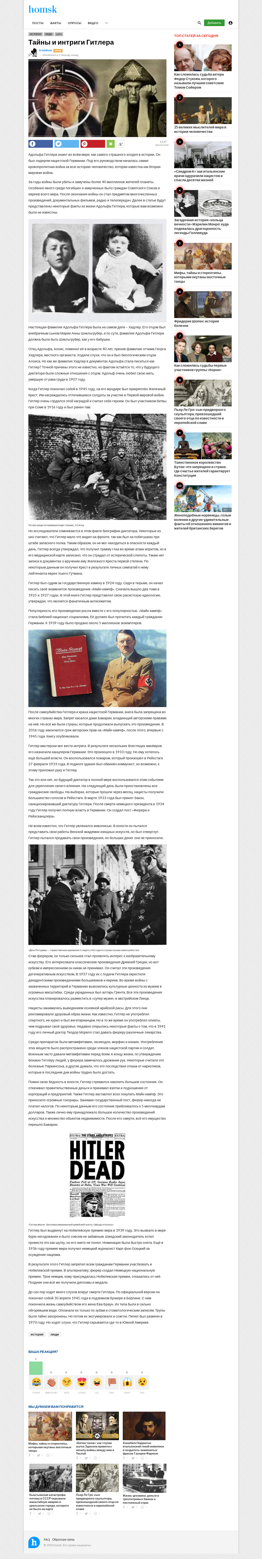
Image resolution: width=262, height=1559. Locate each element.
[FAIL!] (112, 1382)
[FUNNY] (36, 1382)
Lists (59, 34)
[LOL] (96, 1382)
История (35, 34)
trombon (45, 50)
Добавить (214, 22)
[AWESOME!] (51, 1382)
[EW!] (142, 1382)
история (37, 1334)
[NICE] (66, 1382)
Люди (48, 34)
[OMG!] (127, 1382)
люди (54, 1334)
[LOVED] (81, 1382)
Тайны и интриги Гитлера (71, 42)
